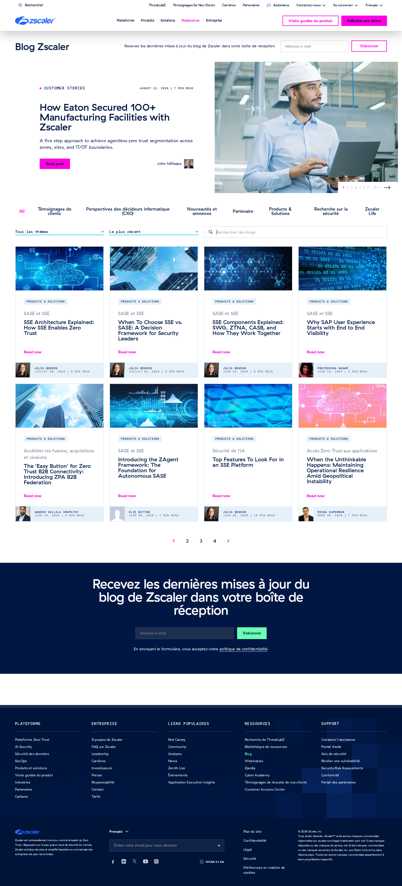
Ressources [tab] (190, 20)
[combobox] (295, 232)
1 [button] (174, 541)
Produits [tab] (147, 20)
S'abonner (369, 46)
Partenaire (243, 211)
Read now (33, 351)
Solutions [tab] (168, 20)
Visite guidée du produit (311, 20)
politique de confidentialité (243, 648)
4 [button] (214, 541)
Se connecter (343, 5)
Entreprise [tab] (214, 20)
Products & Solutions (280, 211)
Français (372, 5)
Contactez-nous (308, 5)
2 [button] (187, 541)
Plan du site (252, 831)
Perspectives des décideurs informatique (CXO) (128, 211)
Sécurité (249, 858)
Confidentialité (255, 840)
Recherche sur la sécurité (331, 211)
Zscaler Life (372, 211)
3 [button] (201, 541)
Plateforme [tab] (126, 20)
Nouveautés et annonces (202, 211)
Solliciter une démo (364, 20)
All (22, 211)
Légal (247, 849)
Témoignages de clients (54, 211)
